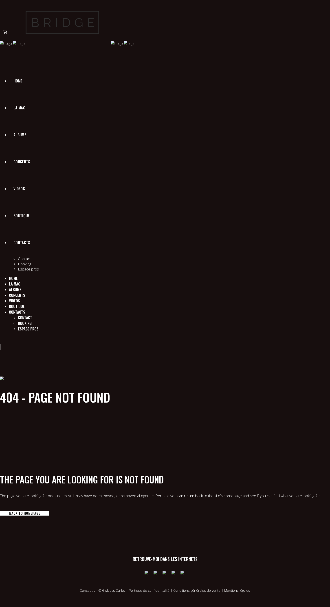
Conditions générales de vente (197, 590)
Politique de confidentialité (149, 590)
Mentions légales (237, 590)
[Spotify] (174, 573)
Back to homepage (24, 513)
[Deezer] (182, 573)
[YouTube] (165, 573)
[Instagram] (156, 573)
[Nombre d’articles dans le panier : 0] (5, 32)
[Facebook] (147, 573)
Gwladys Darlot (113, 590)
